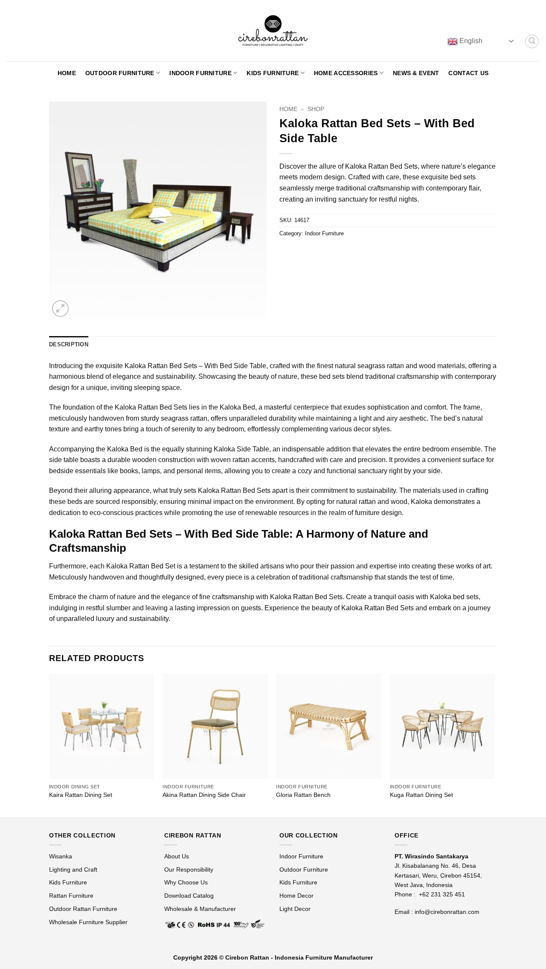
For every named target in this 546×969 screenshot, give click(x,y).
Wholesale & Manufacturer (200, 908)
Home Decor (296, 895)
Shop (316, 109)
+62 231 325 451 (442, 894)
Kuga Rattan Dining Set (421, 794)
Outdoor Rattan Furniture (83, 908)
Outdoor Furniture (119, 73)
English (470, 40)
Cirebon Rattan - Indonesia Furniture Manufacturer (299, 957)
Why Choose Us (186, 882)
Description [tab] (68, 344)
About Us (176, 856)
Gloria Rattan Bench (303, 794)
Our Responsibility (188, 869)
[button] (532, 41)
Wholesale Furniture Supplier (88, 922)
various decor (350, 429)
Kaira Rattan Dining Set (80, 794)
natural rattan (356, 501)
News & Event (416, 73)
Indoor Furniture (200, 73)
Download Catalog (189, 895)
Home (67, 73)
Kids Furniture (273, 73)
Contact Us (468, 73)
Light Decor (295, 908)
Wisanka (61, 856)
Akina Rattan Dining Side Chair (204, 794)
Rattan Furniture (72, 895)
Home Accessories (346, 73)
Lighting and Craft (73, 869)
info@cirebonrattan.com (447, 911)
